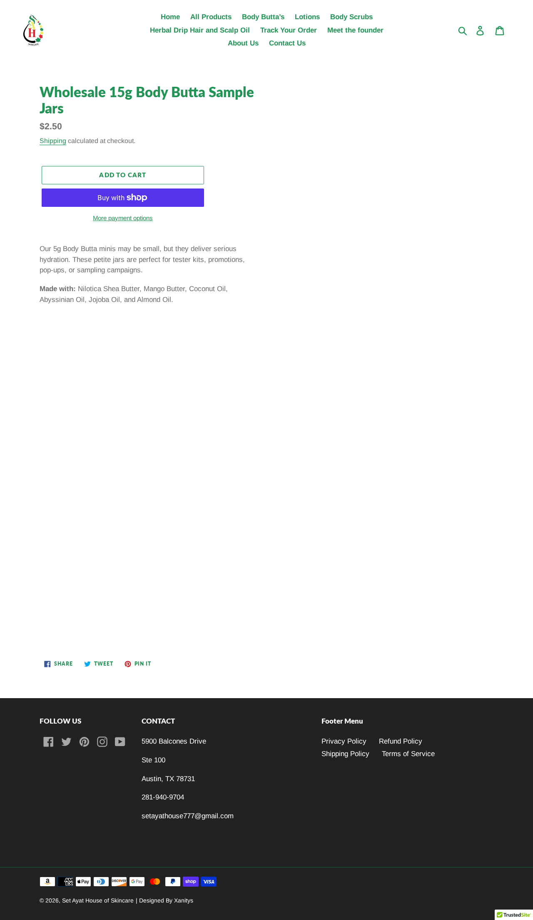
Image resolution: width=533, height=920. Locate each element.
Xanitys (183, 900)
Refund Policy (400, 741)
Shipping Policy (345, 754)
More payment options (123, 217)
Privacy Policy (343, 741)
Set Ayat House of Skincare (98, 900)
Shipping (53, 140)
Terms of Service (408, 754)
